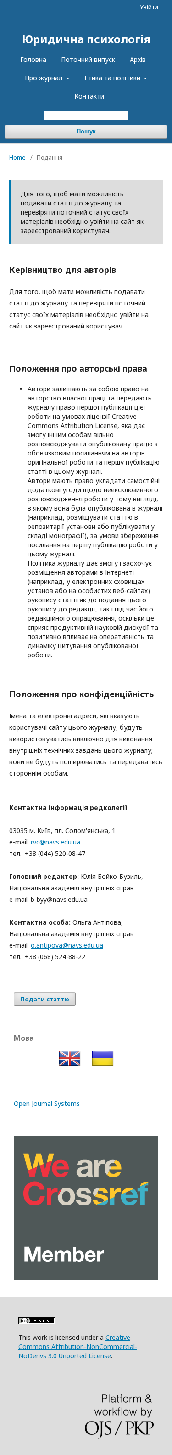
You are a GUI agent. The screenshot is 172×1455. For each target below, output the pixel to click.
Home (17, 157)
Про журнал (44, 77)
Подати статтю (44, 999)
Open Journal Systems (47, 1103)
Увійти (149, 7)
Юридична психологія (86, 38)
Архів (138, 59)
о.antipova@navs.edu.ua (67, 945)
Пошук (86, 131)
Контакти (89, 96)
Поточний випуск (88, 59)
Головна (33, 59)
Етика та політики (113, 77)
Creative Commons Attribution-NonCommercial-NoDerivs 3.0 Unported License (77, 1346)
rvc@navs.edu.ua (55, 842)
